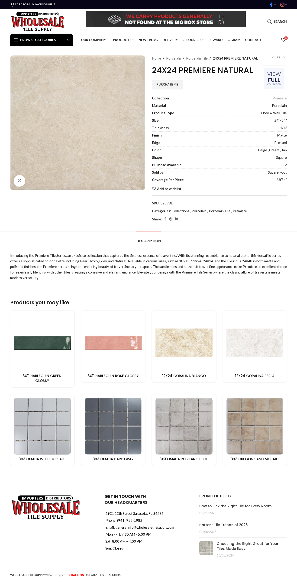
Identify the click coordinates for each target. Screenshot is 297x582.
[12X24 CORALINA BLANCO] (184, 342)
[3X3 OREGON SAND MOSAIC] (255, 426)
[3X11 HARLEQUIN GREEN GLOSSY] (42, 342)
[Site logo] (37, 21)
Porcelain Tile (197, 58)
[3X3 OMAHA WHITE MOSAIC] (42, 426)
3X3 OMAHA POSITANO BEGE (184, 459)
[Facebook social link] (165, 219)
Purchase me (167, 84)
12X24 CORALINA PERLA (254, 375)
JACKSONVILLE (45, 4)
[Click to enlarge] (19, 181)
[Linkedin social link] (176, 219)
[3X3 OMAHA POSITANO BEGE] (184, 426)
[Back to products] (278, 58)
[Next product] (284, 58)
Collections (180, 211)
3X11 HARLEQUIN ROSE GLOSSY (113, 375)
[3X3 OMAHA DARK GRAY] (113, 426)
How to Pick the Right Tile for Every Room (235, 506)
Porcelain (173, 58)
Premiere (280, 98)
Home (156, 58)
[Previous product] (273, 58)
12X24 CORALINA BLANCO (184, 375)
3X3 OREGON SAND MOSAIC (255, 459)
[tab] (148, 239)
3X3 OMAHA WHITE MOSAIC (42, 459)
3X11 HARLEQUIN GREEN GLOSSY (42, 378)
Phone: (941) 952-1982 (124, 520)
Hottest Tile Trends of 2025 (223, 524)
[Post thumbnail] (206, 549)
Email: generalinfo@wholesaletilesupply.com (140, 527)
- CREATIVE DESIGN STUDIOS (94, 575)
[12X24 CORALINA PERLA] (255, 342)
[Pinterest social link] (171, 219)
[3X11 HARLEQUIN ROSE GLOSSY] (113, 342)
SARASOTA (22, 4)
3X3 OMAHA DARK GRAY (113, 459)
